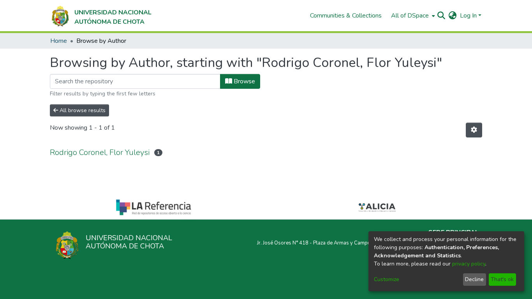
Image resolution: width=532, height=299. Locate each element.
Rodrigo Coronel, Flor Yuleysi (100, 152)
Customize (386, 279)
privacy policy (468, 263)
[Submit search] (441, 15)
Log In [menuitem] (468, 15)
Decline (474, 279)
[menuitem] (412, 15)
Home (58, 41)
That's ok (502, 279)
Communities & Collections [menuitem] (346, 15)
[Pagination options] (474, 130)
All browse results (82, 110)
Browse (243, 81)
